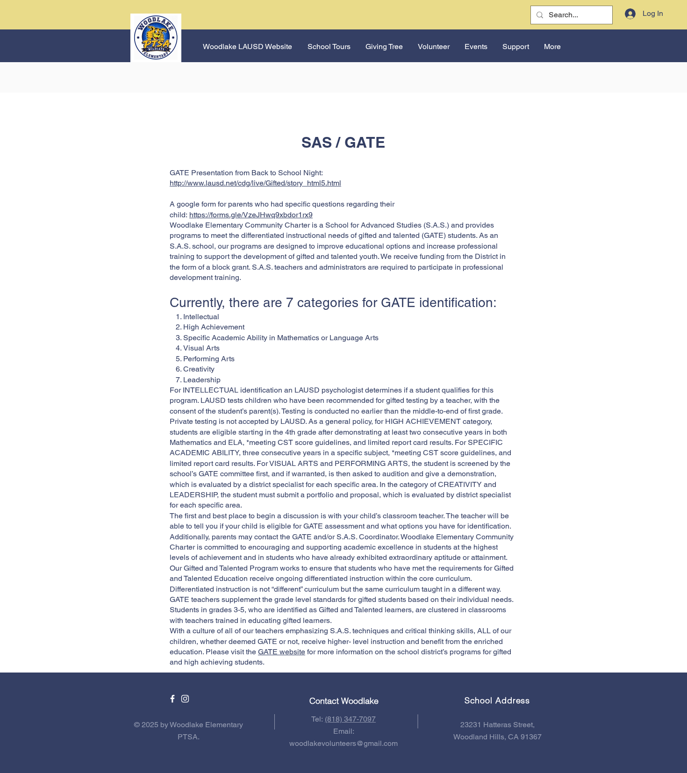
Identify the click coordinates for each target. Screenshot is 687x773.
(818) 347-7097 (350, 719)
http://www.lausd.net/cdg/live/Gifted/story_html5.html (255, 183)
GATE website (281, 651)
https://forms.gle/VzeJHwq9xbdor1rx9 (251, 214)
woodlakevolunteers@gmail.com (343, 743)
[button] (475, 46)
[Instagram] (185, 699)
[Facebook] (172, 699)
